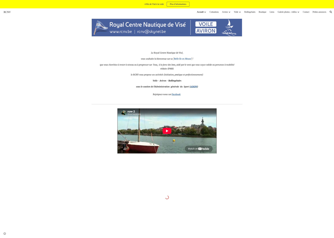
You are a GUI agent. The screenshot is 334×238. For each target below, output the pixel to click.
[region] (167, 4)
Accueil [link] (200, 12)
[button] (331, 12)
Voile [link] (236, 12)
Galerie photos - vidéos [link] (287, 12)
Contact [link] (306, 12)
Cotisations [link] (214, 12)
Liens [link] (272, 12)
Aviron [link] (225, 12)
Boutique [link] (262, 12)
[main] (167, 75)
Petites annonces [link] (319, 12)
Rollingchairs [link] (249, 12)
